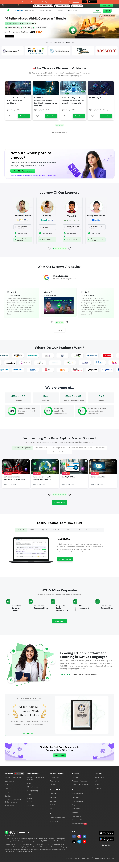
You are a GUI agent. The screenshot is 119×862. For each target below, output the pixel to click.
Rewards (75, 812)
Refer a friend (76, 816)
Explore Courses (59, 502)
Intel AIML (8, 789)
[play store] (106, 839)
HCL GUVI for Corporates (80, 785)
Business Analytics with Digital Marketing (13, 801)
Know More (24, 116)
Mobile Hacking (32, 787)
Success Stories (77, 794)
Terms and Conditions (72, 858)
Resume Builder (79, 824)
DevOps (8, 796)
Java (29, 783)
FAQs (96, 781)
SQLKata (53, 801)
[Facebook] (74, 836)
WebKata (53, 797)
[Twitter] (74, 842)
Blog (73, 805)
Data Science (9, 781)
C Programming (32, 791)
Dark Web (30, 802)
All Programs (9, 806)
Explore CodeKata (65, 559)
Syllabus (12, 116)
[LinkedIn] (84, 836)
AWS (29, 794)
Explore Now (59, 755)
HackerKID (75, 777)
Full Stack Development (13, 777)
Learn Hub (75, 797)
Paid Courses (54, 777)
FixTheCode (54, 805)
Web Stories (76, 809)
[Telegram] (79, 842)
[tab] (22, 448)
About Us (98, 788)
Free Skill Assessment (23, 171)
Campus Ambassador (57, 818)
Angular (30, 798)
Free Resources (77, 801)
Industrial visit (54, 821)
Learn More (61, 621)
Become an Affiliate (78, 820)
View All (59, 330)
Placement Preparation (80, 781)
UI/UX (7, 792)
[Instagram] (79, 836)
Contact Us (98, 785)
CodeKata (53, 794)
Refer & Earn (106, 845)
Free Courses (54, 781)
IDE (51, 809)
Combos (53, 785)
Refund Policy (99, 777)
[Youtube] (84, 842)
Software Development (13, 785)
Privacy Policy (85, 858)
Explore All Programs (59, 132)
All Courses (31, 806)
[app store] (106, 833)
